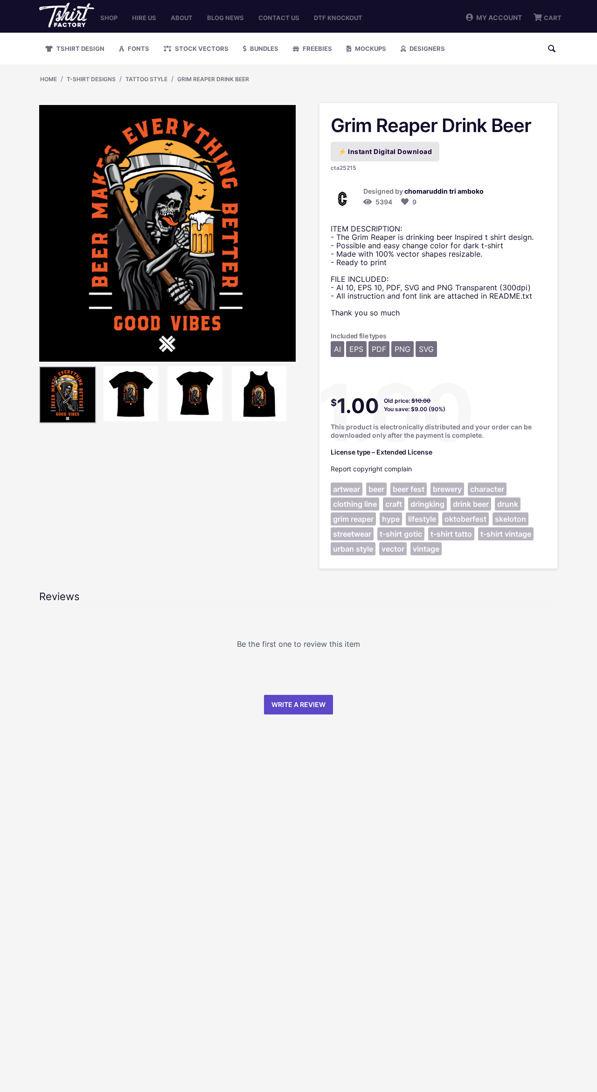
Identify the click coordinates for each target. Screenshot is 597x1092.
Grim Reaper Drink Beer (213, 79)
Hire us (144, 17)
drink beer (471, 504)
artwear (346, 489)
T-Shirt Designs (91, 79)
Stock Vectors (201, 48)
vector (393, 548)
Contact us (278, 17)
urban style (353, 548)
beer (376, 489)
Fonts (137, 48)
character (487, 489)
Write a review (298, 704)
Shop (109, 17)
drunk (507, 504)
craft (393, 504)
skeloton (510, 519)
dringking (427, 504)
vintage (426, 548)
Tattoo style (146, 79)
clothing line (355, 504)
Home (48, 79)
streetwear (352, 534)
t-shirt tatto (451, 534)
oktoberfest (465, 519)
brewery (447, 489)
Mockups (370, 48)
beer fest (408, 489)
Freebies (316, 48)
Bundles (263, 48)
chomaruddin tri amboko (444, 191)
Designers (426, 48)
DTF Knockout (338, 17)
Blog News (225, 17)
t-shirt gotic (401, 534)
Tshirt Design (79, 48)
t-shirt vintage (505, 534)
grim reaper (353, 519)
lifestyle (422, 519)
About (182, 17)
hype (391, 519)
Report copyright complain (371, 469)
